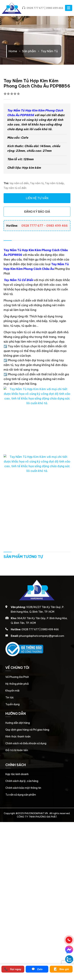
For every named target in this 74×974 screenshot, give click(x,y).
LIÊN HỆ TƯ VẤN (37, 198)
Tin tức (9, 697)
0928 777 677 (35, 7)
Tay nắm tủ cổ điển (15, 188)
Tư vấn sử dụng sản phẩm (20, 794)
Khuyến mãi (12, 690)
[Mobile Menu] (68, 8)
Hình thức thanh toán (18, 736)
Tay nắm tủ (37, 183)
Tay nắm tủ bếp (54, 183)
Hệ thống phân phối (17, 683)
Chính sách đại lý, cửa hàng (21, 781)
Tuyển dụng (12, 704)
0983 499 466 (54, 7)
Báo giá (61, 969)
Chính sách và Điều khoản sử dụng (25, 743)
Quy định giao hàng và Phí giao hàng (27, 729)
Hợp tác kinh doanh (17, 774)
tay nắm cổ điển (19, 183)
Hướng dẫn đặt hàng (17, 722)
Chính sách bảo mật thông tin (23, 787)
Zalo (37, 969)
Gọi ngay (12, 969)
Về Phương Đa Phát (17, 677)
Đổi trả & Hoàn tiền (16, 750)
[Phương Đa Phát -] (12, 8)
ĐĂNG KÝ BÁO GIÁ (37, 211)
